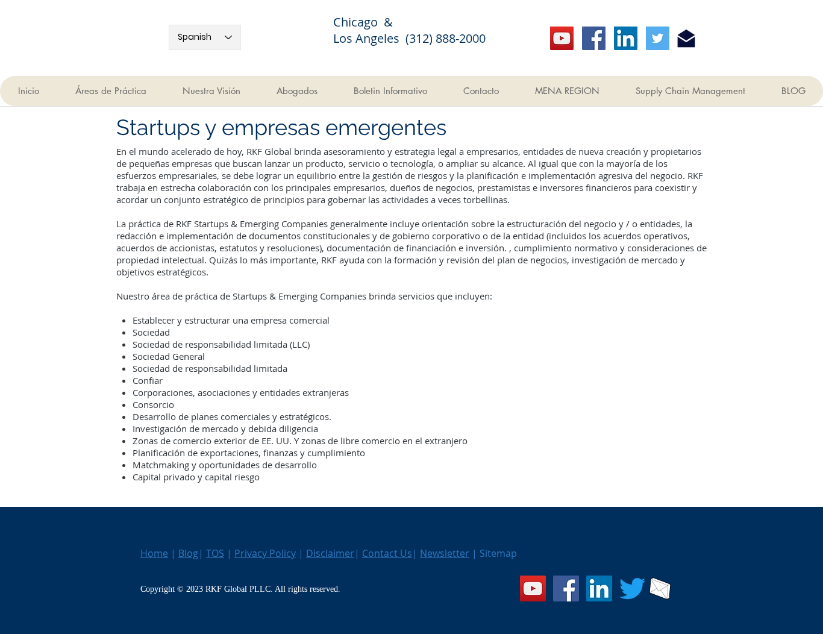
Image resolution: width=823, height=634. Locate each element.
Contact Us (387, 553)
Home (154, 553)
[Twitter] (657, 38)
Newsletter (444, 553)
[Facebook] (594, 38)
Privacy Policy (265, 553)
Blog (188, 553)
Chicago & (370, 22)
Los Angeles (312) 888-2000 (409, 38)
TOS (215, 553)
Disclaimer (330, 553)
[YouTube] (562, 38)
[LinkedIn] (625, 38)
